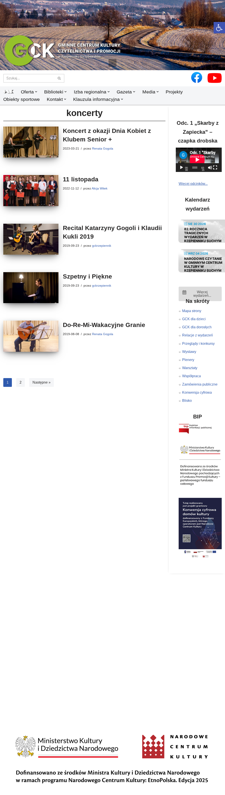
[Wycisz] (210, 167)
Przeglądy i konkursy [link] (198, 343)
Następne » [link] (42, 382)
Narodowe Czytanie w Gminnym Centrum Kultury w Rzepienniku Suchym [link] (203, 265)
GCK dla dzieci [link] (194, 319)
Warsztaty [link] (189, 368)
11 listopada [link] (80, 179)
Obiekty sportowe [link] (21, 99)
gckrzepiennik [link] (101, 245)
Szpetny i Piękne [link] (87, 276)
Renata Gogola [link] (102, 148)
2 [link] (21, 382)
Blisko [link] (187, 400)
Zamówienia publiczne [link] (200, 384)
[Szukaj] (59, 78)
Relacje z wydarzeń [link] (197, 335)
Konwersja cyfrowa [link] (197, 392)
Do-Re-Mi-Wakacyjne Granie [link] (104, 325)
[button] (112, 63)
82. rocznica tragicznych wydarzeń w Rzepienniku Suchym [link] (202, 235)
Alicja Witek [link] (99, 188)
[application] (200, 160)
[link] (219, 27)
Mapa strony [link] (191, 311)
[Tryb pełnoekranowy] (215, 167)
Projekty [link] (174, 91)
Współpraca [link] (191, 376)
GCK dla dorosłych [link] (197, 327)
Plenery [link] (188, 360)
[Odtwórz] (181, 167)
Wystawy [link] (189, 352)
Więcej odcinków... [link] (193, 184)
